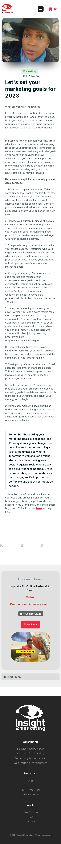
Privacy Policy (30, 794)
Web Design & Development (30, 762)
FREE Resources (30, 790)
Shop (30, 780)
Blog (30, 817)
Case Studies (30, 812)
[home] (7, 9)
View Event (30, 624)
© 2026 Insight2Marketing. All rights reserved (30, 835)
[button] (41, 9)
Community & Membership (30, 758)
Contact (30, 821)
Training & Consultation (30, 749)
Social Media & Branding (30, 753)
